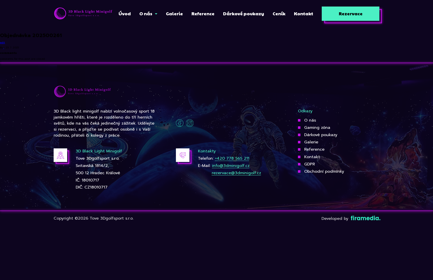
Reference (314, 149)
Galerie (311, 142)
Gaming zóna (317, 127)
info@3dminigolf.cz (231, 166)
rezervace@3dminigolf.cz (236, 173)
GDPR (309, 164)
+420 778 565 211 (232, 158)
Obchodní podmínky (324, 171)
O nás (310, 120)
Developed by (335, 219)
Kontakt (312, 157)
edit (2, 42)
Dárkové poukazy (320, 135)
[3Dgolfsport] (83, 14)
